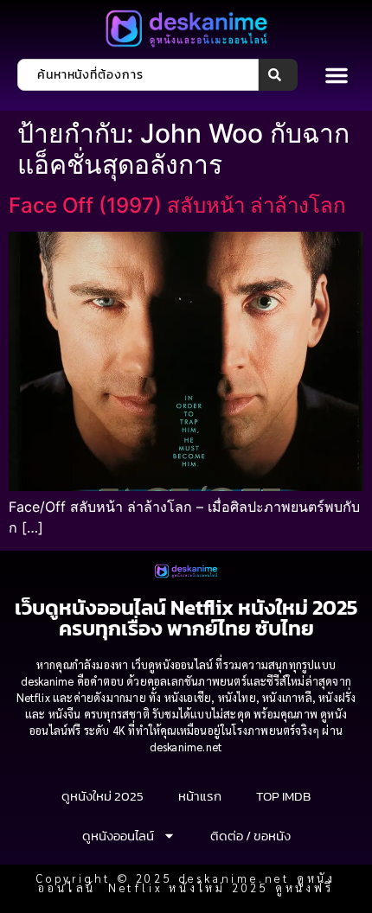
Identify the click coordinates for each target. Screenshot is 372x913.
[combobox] (138, 75)
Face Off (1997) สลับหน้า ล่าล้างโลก (177, 205)
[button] (336, 75)
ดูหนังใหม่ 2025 (102, 796)
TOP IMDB (283, 796)
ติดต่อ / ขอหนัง (250, 836)
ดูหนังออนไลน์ (118, 836)
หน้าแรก (199, 796)
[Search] (278, 75)
